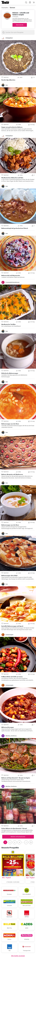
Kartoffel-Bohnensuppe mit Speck (12, 626)
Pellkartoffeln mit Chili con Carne (12, 677)
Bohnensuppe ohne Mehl (9, 575)
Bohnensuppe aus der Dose (10, 424)
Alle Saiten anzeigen (18, 956)
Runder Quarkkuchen (8, 80)
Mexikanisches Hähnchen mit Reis (12, 178)
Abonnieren (19, 25)
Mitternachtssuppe (7, 727)
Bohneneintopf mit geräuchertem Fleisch (14, 228)
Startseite (4, 8)
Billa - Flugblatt (6, 877)
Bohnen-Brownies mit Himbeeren (12, 474)
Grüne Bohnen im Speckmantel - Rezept (14, 828)
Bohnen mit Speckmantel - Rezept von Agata (15, 778)
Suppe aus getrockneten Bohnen (11, 127)
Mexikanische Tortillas (8, 324)
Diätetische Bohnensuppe (9, 373)
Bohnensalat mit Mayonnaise (10, 275)
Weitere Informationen (18, 836)
